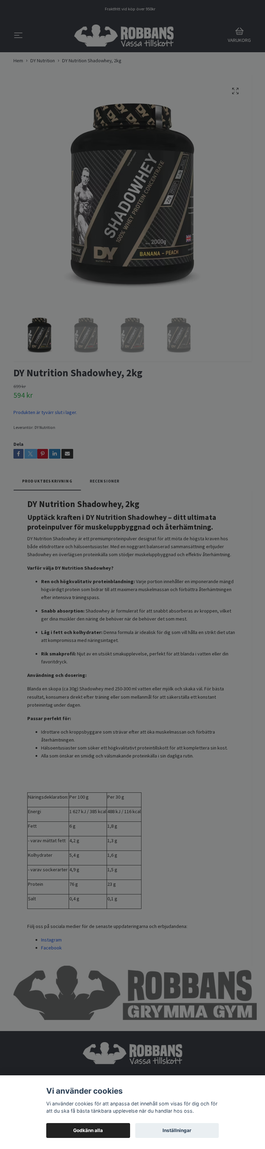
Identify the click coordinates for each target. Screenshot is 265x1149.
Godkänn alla (88, 1130)
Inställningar (177, 1130)
